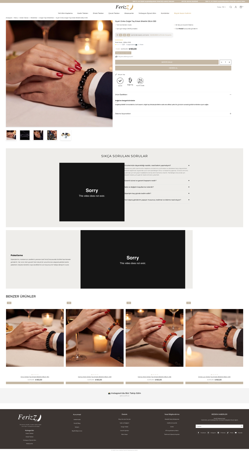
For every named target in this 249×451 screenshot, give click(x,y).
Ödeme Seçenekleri (123, 114)
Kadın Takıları (29, 433)
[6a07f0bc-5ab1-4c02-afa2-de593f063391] (29, 418)
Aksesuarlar (29, 443)
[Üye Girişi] (236, 7)
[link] (173, 44)
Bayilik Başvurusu (77, 431)
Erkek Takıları (29, 436)
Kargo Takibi (124, 426)
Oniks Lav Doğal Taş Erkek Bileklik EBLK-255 (214, 377)
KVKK (172, 426)
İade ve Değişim (124, 423)
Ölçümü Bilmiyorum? (125, 56)
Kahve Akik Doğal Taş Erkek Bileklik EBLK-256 (154, 377)
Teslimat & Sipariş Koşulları (172, 434)
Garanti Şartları (124, 430)
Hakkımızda (77, 419)
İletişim (77, 427)
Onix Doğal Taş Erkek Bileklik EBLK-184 (35, 377)
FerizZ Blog (77, 423)
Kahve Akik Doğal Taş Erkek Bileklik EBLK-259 (94, 377)
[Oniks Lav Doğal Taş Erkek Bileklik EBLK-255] (214, 338)
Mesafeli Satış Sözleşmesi (172, 419)
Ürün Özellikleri (121, 95)
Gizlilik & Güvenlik (172, 423)
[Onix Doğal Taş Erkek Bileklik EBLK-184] (35, 338)
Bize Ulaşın (124, 434)
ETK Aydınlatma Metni (171, 430)
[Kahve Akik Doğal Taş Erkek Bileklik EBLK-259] (95, 338)
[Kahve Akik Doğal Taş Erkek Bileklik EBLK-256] (154, 338)
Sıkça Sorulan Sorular (124, 419)
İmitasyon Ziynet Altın (29, 440)
